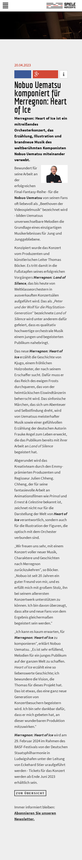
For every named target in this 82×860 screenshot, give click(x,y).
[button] (18, 74)
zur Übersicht (30, 793)
